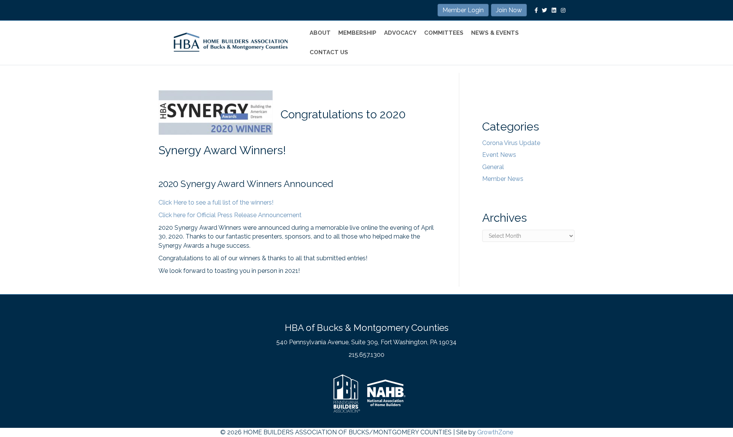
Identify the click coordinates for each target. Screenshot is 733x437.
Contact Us (329, 52)
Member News (502, 178)
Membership (357, 32)
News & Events (495, 32)
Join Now (509, 10)
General (493, 167)
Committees (443, 32)
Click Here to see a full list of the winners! (215, 202)
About (320, 32)
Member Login (463, 10)
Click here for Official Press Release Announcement (230, 215)
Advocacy (400, 32)
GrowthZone (495, 432)
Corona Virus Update (511, 143)
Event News (499, 154)
